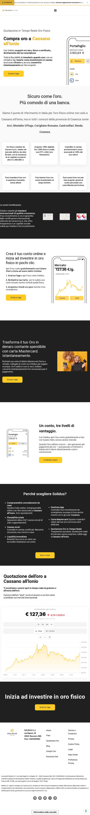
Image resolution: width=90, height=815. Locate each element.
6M (47, 624)
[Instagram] (50, 798)
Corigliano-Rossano (46, 125)
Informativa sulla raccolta (45, 812)
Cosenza (44, 132)
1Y (51, 624)
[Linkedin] (35, 798)
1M (43, 624)
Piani (48, 735)
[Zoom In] (40, 637)
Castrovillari (66, 125)
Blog (48, 746)
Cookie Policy (73, 744)
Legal (70, 749)
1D (38, 624)
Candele (52, 631)
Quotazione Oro (52, 741)
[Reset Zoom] (50, 637)
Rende (79, 125)
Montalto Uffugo (23, 125)
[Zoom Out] (45, 637)
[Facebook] (40, 798)
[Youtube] (45, 798)
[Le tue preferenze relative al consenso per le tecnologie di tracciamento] (86, 811)
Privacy (71, 739)
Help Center (73, 755)
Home (48, 730)
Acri (9, 125)
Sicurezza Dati (52, 756)
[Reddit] (55, 798)
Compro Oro (51, 751)
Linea (40, 631)
